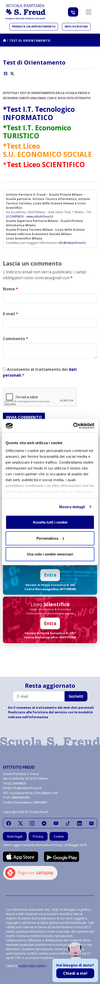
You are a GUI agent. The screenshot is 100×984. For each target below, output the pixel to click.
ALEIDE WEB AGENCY (32, 966)
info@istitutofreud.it (72, 243)
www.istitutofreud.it (39, 216)
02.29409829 (15, 216)
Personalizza (47, 538)
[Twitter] (20, 823)
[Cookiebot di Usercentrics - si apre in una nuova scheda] (73, 425)
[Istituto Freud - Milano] (25, 12)
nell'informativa (35, 717)
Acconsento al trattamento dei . (40, 372)
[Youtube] (56, 823)
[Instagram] (32, 823)
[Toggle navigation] (88, 12)
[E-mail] (91, 823)
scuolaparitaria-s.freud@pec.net (34, 793)
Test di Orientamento (29, 40)
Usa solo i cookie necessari (50, 554)
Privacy (38, 836)
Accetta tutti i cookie (50, 522)
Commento (15, 338)
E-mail (10, 313)
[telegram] (44, 823)
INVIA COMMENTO (24, 417)
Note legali (15, 836)
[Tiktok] (68, 823)
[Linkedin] (79, 823)
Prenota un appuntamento (33, 26)
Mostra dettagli (72, 507)
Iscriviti (76, 696)
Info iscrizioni (76, 26)
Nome (10, 289)
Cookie (59, 836)
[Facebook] (8, 823)
